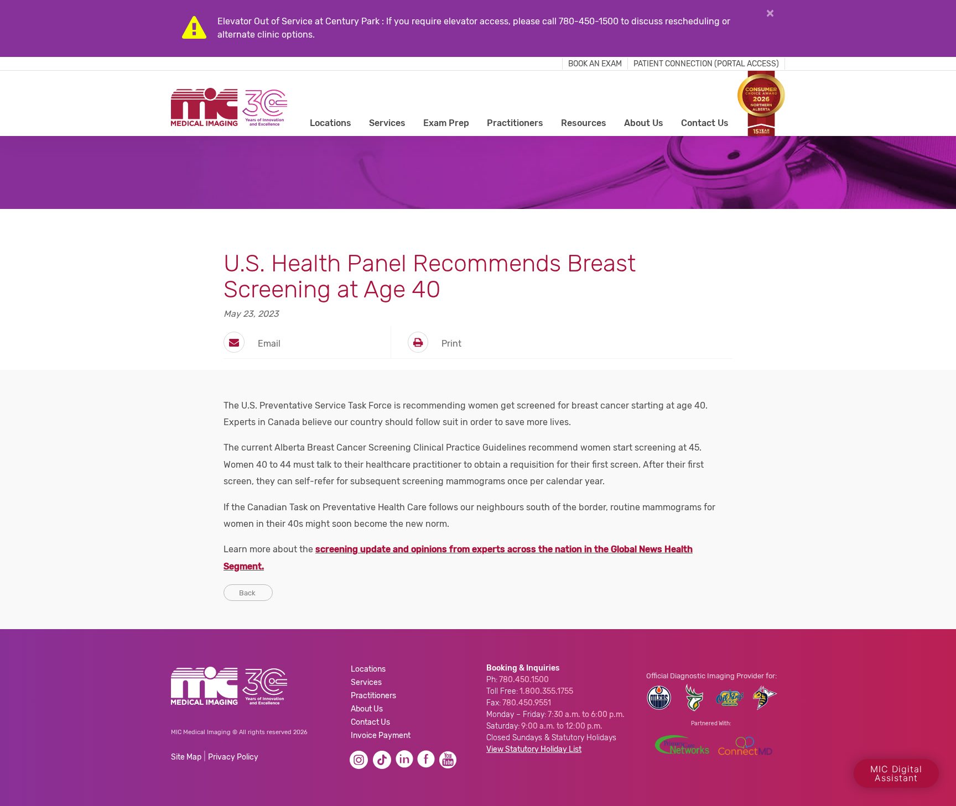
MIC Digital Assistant (896, 773)
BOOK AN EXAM (595, 64)
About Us (643, 123)
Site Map (186, 757)
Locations (330, 123)
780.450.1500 (524, 679)
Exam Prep (446, 123)
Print (450, 343)
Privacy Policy (233, 757)
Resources (583, 123)
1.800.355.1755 (546, 691)
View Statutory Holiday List (533, 749)
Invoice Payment (381, 735)
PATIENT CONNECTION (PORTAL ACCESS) (706, 64)
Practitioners (515, 123)
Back (248, 593)
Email (268, 343)
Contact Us (705, 123)
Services (387, 123)
